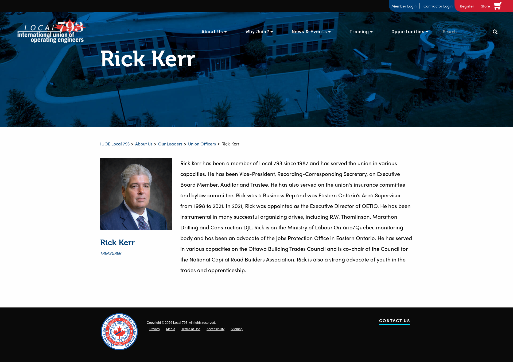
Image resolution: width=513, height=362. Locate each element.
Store (485, 6)
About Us (212, 31)
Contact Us (394, 321)
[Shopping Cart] (499, 6)
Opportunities (408, 31)
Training (359, 31)
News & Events (309, 31)
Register (467, 6)
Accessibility (215, 329)
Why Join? (257, 31)
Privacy (154, 329)
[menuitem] (212, 31)
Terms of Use (190, 329)
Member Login (404, 6)
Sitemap (237, 329)
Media (170, 329)
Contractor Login (438, 6)
